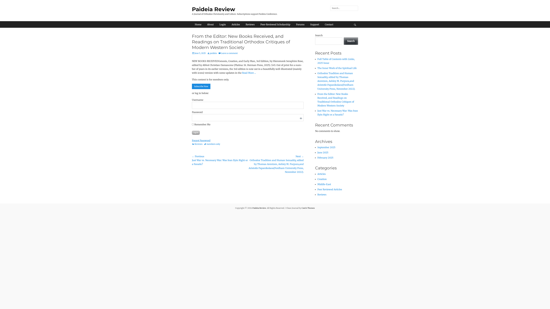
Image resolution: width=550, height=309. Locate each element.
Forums (300, 24)
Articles (236, 24)
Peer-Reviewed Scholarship (275, 24)
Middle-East (324, 184)
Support (314, 24)
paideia (213, 53)
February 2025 (325, 157)
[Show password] (300, 117)
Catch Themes (308, 208)
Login (222, 24)
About (210, 24)
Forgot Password (201, 140)
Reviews (250, 24)
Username (197, 99)
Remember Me (202, 124)
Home (198, 24)
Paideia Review (213, 9)
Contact (329, 24)
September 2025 (326, 147)
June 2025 (322, 152)
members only (213, 144)
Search (319, 35)
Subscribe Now (201, 86)
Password (197, 112)
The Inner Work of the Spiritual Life (337, 68)
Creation (322, 179)
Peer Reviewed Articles (329, 189)
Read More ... (249, 72)
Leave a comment (229, 53)
